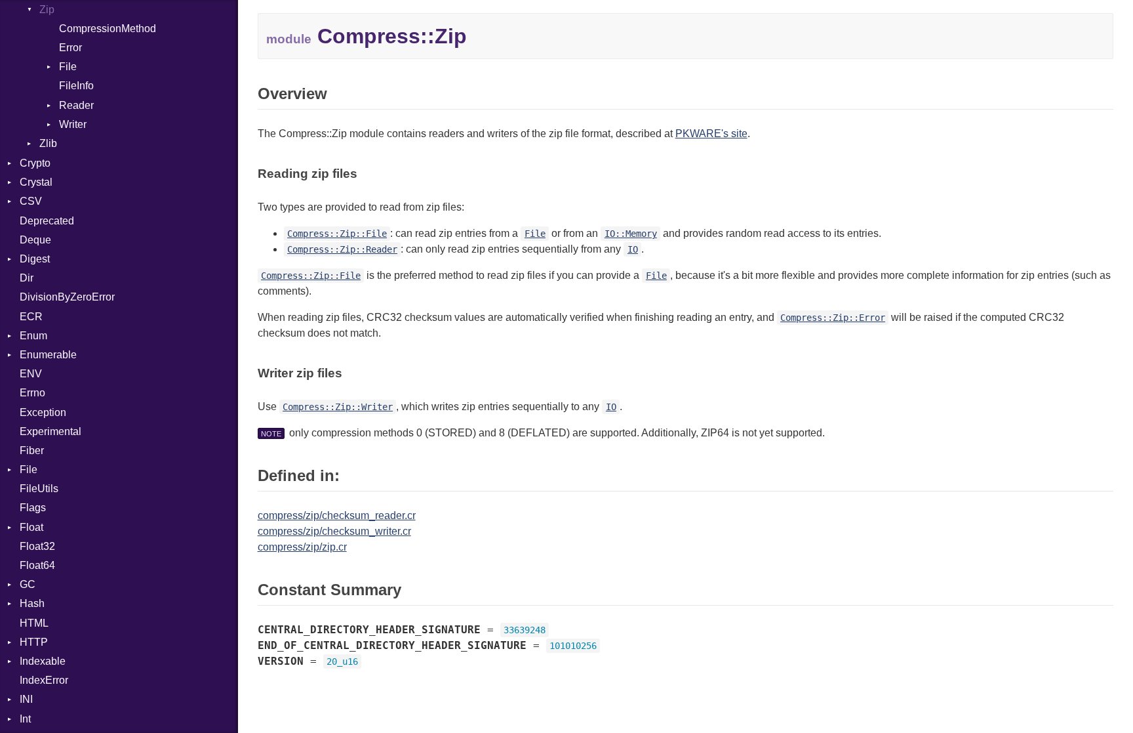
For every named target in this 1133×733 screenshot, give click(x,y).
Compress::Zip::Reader (342, 249)
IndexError (44, 680)
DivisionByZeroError (67, 297)
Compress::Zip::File (337, 233)
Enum (33, 335)
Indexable (43, 661)
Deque (35, 239)
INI (26, 699)
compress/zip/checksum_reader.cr (337, 515)
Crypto (35, 163)
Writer (73, 124)
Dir (26, 277)
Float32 (37, 546)
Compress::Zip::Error (832, 317)
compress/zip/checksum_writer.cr (334, 531)
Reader (76, 105)
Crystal (36, 182)
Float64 (37, 565)
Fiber (32, 450)
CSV (31, 201)
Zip (46, 9)
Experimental (50, 431)
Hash (32, 603)
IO (632, 249)
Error (70, 47)
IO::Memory (631, 233)
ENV (31, 373)
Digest (35, 258)
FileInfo (76, 85)
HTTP (34, 642)
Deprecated (47, 220)
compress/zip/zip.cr (302, 547)
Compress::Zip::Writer (338, 407)
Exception (43, 412)
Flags (33, 507)
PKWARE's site (711, 133)
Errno (32, 392)
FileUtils (39, 488)
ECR (31, 316)
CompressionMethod (107, 28)
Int (25, 718)
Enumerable (48, 354)
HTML (34, 623)
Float (31, 527)
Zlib (48, 143)
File (68, 66)
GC (27, 584)
